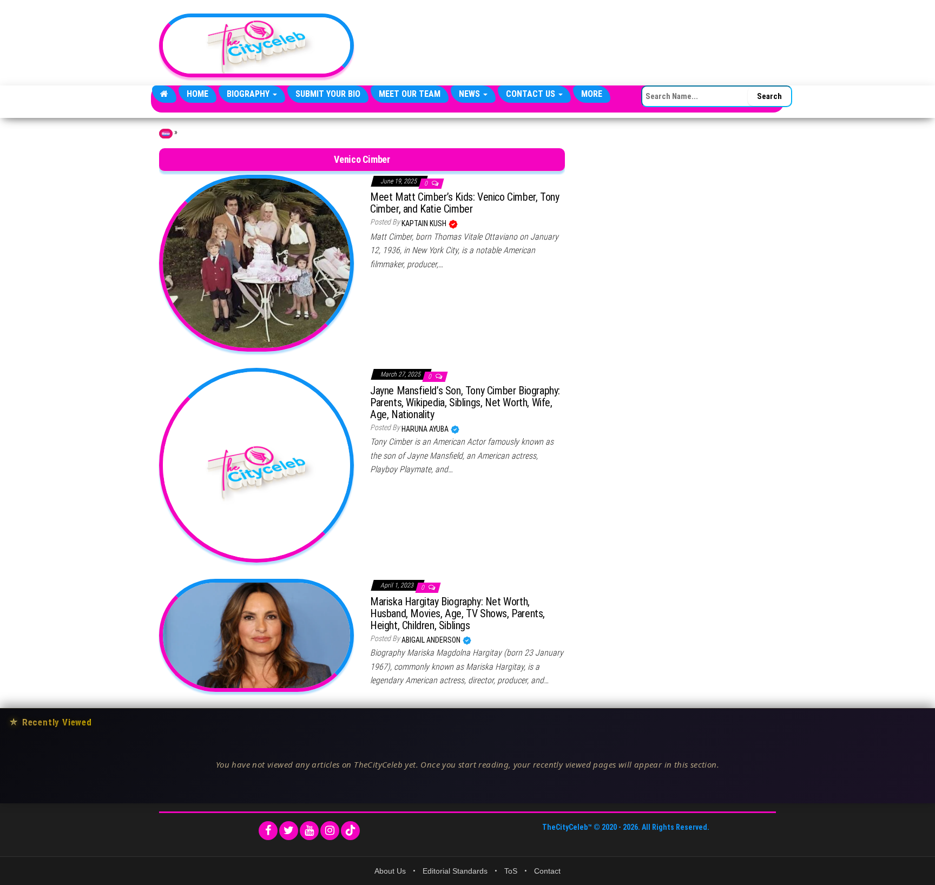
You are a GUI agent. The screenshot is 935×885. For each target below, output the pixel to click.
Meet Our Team (409, 94)
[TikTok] (350, 830)
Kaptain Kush (424, 223)
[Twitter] (288, 830)
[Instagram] (329, 830)
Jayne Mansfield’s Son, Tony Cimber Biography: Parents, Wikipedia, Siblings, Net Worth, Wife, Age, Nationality (465, 402)
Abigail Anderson (431, 640)
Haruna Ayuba (425, 429)
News (470, 94)
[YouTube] (309, 830)
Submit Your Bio (327, 94)
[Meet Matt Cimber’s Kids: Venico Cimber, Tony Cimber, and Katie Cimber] (256, 262)
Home (197, 94)
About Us (390, 871)
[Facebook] (268, 830)
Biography (249, 94)
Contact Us (531, 94)
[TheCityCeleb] (164, 94)
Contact (547, 871)
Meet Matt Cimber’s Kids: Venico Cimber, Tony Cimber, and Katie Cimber (464, 202)
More (591, 94)
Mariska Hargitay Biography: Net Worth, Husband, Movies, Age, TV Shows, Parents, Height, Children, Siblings (457, 613)
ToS (510, 871)
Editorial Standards (455, 871)
